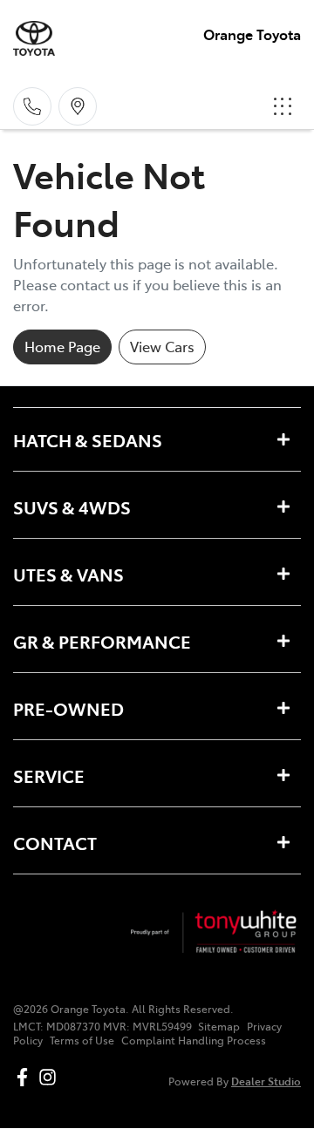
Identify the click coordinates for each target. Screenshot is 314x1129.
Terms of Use (82, 1040)
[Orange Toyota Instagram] (51, 1077)
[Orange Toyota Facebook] (25, 1077)
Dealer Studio (266, 1080)
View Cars (162, 346)
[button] (282, 106)
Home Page (62, 346)
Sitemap (219, 1026)
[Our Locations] (77, 106)
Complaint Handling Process (193, 1040)
